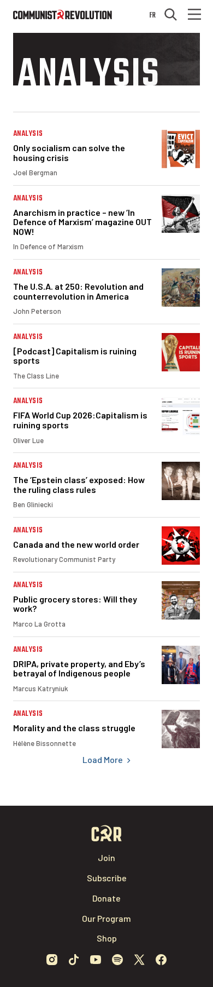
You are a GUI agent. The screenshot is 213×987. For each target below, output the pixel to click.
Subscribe (107, 878)
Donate (106, 898)
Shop (107, 938)
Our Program (106, 918)
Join (106, 857)
